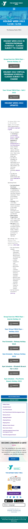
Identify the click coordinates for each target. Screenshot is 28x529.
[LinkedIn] (20, 497)
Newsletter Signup (14, 493)
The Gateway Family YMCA (16, 3)
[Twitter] (10, 497)
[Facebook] (7, 497)
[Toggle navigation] (14, 9)
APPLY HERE (16, 245)
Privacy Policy (5, 519)
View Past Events (14, 400)
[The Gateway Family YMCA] (14, 467)
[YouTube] (14, 497)
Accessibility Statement (14, 519)
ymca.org (12, 293)
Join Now (13, 458)
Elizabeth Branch (14, 143)
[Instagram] (17, 497)
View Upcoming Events (14, 396)
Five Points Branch (14, 145)
